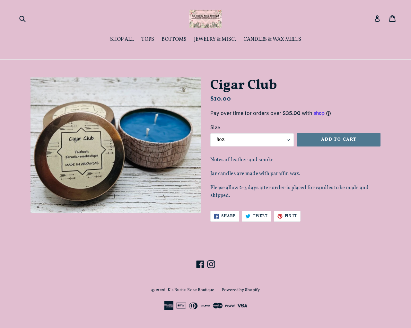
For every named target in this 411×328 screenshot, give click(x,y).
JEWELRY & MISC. (215, 39)
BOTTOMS (174, 39)
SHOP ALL (122, 39)
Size (215, 127)
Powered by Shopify (241, 290)
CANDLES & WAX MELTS (272, 39)
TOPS (147, 39)
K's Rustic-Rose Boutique (191, 290)
